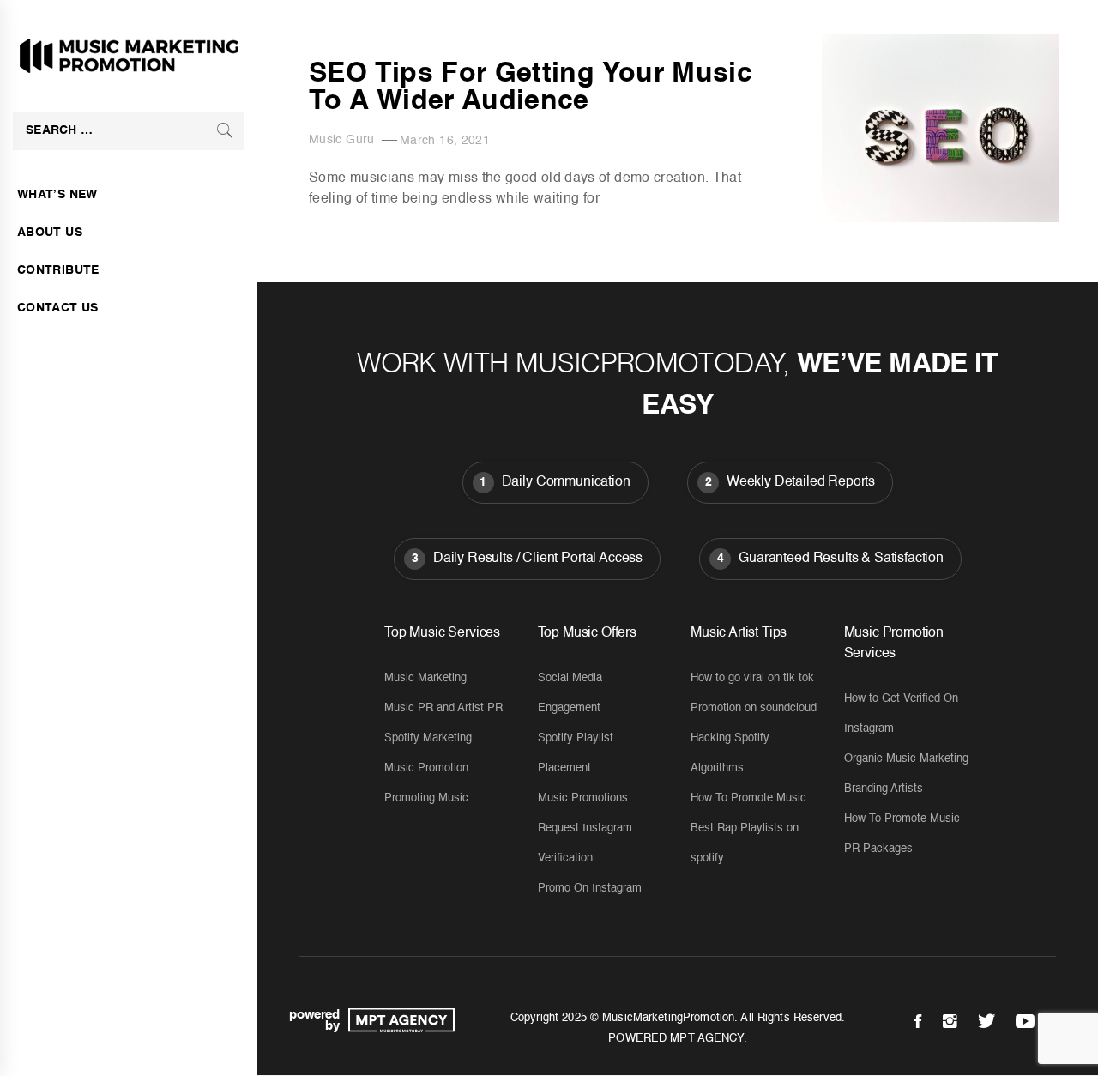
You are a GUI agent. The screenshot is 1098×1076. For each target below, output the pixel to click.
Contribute (58, 270)
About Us (49, 233)
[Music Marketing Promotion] (397, 1020)
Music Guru (342, 140)
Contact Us (58, 308)
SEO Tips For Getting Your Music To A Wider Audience (530, 87)
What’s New (57, 195)
